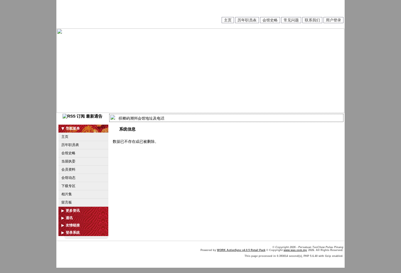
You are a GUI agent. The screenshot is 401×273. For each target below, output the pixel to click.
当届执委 (68, 161)
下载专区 (68, 186)
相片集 (66, 194)
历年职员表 (247, 20)
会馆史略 (270, 20)
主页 (228, 20)
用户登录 (333, 20)
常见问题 (291, 20)
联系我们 (312, 20)
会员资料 (68, 169)
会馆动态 (68, 178)
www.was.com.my (295, 250)
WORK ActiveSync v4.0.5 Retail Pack (241, 250)
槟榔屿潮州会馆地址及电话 (141, 118)
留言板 (66, 202)
